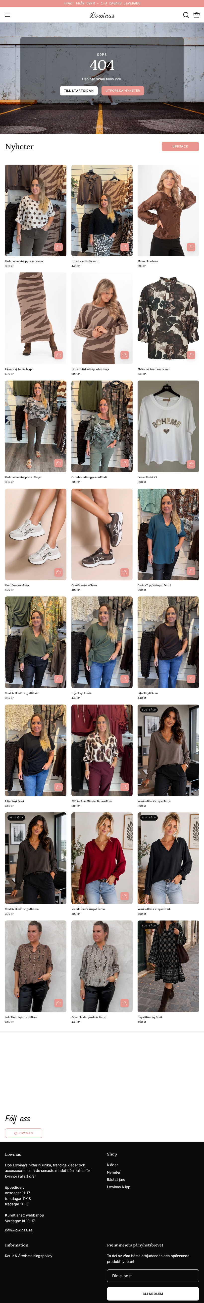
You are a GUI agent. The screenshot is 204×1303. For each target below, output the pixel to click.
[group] (102, 3)
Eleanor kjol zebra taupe (19, 369)
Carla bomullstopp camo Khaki (89, 477)
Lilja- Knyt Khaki (81, 693)
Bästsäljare (116, 1180)
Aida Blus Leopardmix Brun (21, 1017)
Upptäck (180, 146)
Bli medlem (153, 1294)
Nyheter (113, 1172)
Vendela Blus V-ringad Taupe (154, 801)
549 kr (142, 374)
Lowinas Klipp (118, 1187)
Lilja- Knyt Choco (147, 693)
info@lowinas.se (18, 1230)
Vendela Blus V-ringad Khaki (21, 693)
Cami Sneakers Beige (17, 585)
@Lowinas (23, 1133)
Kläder (112, 1165)
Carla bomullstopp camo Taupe (23, 477)
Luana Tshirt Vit (147, 477)
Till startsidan (79, 90)
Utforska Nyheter (122, 90)
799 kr (142, 266)
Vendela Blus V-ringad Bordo (88, 909)
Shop (112, 1154)
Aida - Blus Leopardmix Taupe (88, 1017)
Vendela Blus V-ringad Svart (154, 909)
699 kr (9, 374)
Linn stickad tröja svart (85, 261)
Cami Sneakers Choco (84, 585)
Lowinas (13, 1154)
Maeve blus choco (148, 261)
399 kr (9, 266)
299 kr (142, 590)
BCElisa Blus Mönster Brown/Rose (91, 801)
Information (16, 1245)
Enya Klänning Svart (150, 1017)
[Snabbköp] (191, 247)
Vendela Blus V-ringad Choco (22, 909)
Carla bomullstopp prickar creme (24, 261)
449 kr (75, 266)
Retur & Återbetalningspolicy (28, 1256)
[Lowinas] (102, 15)
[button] (185, 14)
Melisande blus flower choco (154, 369)
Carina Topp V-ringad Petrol (154, 585)
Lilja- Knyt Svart (14, 801)
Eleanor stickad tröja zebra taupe (90, 369)
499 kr (9, 590)
